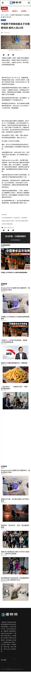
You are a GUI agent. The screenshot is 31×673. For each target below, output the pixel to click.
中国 (2, 249)
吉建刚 (8, 227)
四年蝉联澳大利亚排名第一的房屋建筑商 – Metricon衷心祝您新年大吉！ (15, 579)
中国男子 (5, 227)
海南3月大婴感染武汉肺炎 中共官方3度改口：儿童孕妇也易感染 (15, 553)
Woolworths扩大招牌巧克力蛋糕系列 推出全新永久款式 (15, 289)
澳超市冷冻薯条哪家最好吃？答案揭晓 (14, 363)
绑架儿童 (12, 227)
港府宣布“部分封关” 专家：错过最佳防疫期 (15, 526)
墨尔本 (2, 20)
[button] (4, 55)
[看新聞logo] (15, 4)
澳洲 (5, 20)
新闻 (6, 15)
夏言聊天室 (5, 11)
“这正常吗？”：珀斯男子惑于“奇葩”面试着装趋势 (15, 387)
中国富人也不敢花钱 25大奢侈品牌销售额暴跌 (14, 272)
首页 (2, 15)
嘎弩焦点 (15, 11)
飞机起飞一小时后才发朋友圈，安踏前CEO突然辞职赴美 (14, 341)
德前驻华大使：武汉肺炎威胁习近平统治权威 (15, 500)
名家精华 (24, 11)
